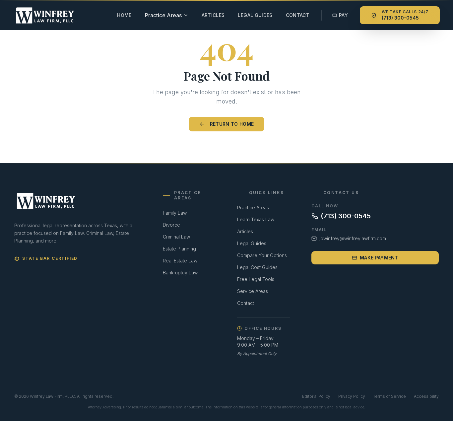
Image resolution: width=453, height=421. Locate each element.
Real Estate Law (180, 260)
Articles (213, 15)
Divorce (171, 225)
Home (124, 15)
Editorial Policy (316, 396)
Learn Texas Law (255, 219)
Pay (343, 15)
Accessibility (426, 396)
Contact (297, 15)
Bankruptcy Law (180, 272)
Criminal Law (176, 237)
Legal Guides (255, 15)
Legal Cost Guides (257, 267)
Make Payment (379, 257)
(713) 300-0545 (346, 216)
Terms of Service (389, 396)
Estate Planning (179, 248)
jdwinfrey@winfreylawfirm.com (352, 238)
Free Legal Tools (255, 279)
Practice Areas (253, 207)
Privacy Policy (351, 396)
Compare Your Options (262, 255)
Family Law (175, 213)
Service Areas (252, 291)
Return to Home (232, 124)
